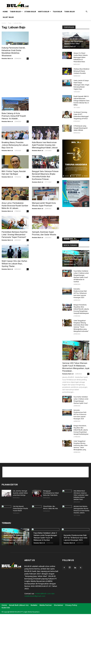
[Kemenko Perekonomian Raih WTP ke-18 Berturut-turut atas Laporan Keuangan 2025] (67, 291)
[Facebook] (64, 568)
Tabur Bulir (15, 11)
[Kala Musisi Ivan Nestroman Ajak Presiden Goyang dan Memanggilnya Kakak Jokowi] (45, 133)
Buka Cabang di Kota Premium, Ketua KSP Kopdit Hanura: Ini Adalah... (14, 116)
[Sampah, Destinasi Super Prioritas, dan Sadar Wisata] (45, 222)
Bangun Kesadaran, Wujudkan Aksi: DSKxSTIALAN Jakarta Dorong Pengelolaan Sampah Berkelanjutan (81, 309)
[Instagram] (70, 567)
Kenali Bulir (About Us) (18, 605)
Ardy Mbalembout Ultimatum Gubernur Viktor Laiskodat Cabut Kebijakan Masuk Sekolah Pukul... (81, 495)
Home (5, 11)
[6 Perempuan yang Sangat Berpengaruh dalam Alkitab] (67, 128)
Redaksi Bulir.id (7, 58)
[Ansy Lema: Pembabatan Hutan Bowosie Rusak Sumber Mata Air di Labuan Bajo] (15, 193)
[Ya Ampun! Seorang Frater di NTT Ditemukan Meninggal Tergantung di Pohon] (67, 114)
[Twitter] (80, 568)
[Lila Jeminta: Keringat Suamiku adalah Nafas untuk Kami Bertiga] (6, 493)
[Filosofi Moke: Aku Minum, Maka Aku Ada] (36, 508)
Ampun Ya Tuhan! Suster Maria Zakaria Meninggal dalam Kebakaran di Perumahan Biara (81, 57)
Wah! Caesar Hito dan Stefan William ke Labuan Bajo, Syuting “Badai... (14, 263)
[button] (86, 12)
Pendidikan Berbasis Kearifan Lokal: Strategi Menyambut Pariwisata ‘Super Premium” (14, 234)
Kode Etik (6, 607)
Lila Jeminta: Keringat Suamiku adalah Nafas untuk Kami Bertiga (20, 493)
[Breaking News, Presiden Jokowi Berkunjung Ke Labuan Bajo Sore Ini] (15, 133)
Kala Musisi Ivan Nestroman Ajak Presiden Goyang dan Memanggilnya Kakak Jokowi (45, 145)
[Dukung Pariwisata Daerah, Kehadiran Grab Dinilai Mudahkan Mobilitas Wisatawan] (15, 38)
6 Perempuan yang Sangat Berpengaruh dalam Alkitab (81, 128)
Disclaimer (58, 605)
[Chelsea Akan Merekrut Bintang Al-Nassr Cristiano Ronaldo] (67, 71)
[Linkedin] (75, 568)
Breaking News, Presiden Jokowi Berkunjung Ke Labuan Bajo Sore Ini (15, 145)
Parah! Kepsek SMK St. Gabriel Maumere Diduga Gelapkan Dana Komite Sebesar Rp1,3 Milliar (81, 100)
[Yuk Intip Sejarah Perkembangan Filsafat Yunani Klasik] (6, 508)
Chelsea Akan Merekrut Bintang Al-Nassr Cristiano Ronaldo (81, 71)
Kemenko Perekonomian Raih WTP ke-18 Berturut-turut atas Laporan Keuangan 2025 (80, 293)
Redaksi (34, 605)
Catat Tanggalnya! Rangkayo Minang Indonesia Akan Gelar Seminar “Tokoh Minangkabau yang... (81, 445)
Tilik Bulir (57, 11)
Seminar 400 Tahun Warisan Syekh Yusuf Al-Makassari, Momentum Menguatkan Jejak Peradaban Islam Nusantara (75, 257)
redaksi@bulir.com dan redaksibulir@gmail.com (39, 594)
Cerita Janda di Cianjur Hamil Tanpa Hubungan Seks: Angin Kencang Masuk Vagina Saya (81, 85)
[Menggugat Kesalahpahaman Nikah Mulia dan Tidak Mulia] (36, 493)
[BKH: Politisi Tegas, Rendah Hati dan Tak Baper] (15, 162)
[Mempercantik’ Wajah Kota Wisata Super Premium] (45, 193)
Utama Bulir (30, 11)
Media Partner (46, 605)
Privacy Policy (71, 605)
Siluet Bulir (8, 17)
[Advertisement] (61, 5)
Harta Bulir (43, 11)
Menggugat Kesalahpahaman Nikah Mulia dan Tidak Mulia (51, 493)
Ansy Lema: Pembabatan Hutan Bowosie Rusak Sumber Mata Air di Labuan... (15, 205)
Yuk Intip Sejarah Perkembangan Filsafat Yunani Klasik (20, 508)
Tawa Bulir (69, 11)
